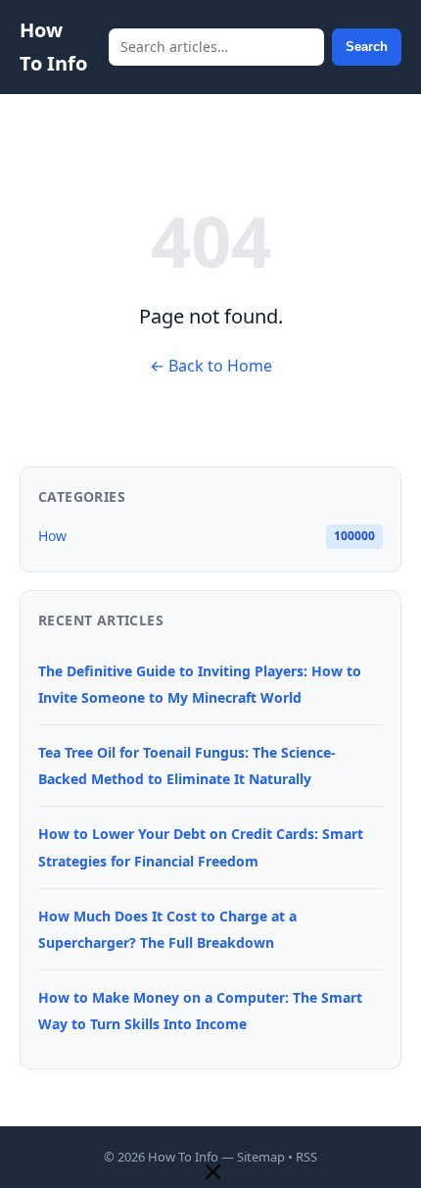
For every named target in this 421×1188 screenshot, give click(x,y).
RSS (306, 1156)
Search (367, 46)
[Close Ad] (213, 1174)
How (52, 535)
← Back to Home (211, 365)
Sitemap (261, 1156)
